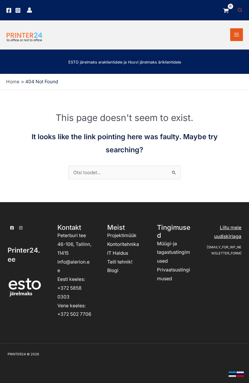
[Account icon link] (29, 10)
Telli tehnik (119, 262)
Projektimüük (122, 235)
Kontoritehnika (123, 244)
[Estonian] (233, 374)
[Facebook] (9, 10)
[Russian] (240, 374)
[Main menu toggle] (236, 34)
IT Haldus (117, 253)
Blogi (112, 270)
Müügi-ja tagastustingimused (173, 252)
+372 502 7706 (74, 314)
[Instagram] (18, 10)
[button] (240, 10)
